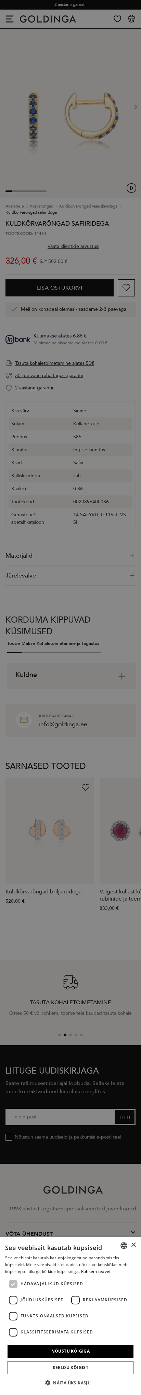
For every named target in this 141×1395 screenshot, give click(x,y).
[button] (70, 1383)
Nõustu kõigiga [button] (70, 1351)
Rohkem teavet (96, 1271)
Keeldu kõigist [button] (71, 1367)
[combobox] (123, 1245)
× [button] (133, 1245)
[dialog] (70, 1316)
